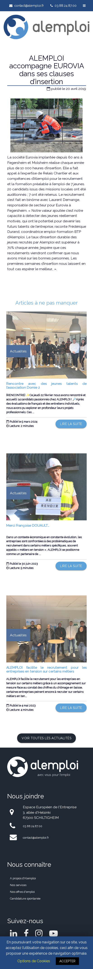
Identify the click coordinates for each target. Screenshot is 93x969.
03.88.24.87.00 (65, 5)
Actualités (18, 351)
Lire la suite (71, 424)
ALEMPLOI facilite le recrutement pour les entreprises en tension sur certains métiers (46, 669)
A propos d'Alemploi (23, 878)
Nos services (18, 885)
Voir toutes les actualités (46, 738)
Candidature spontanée (25, 898)
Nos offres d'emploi (22, 891)
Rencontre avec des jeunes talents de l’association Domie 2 (46, 386)
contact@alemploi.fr (28, 5)
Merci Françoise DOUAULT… (27, 525)
